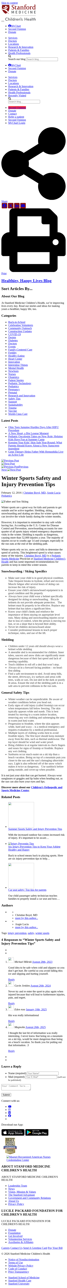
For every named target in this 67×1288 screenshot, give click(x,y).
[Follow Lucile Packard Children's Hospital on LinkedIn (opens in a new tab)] (9, 1112)
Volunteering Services (20, 1239)
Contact (12, 113)
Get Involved (15, 1236)
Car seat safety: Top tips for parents (27, 889)
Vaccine (12, 410)
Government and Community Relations (29, 1197)
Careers (5, 1247)
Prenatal (12, 392)
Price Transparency (18, 1271)
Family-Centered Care (20, 349)
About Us (13, 1201)
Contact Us (16, 1247)
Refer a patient (16, 116)
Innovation (14, 361)
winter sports (42, 933)
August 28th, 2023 (42, 961)
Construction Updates (20, 331)
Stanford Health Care (19, 1280)
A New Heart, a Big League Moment (28, 433)
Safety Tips (14, 398)
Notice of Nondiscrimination (23, 1259)
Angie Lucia (53, 492)
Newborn (13, 371)
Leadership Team (17, 1185)
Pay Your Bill (55, 1247)
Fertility (12, 352)
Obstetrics (13, 377)
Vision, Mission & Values (22, 1191)
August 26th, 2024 (40, 985)
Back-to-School (16, 322)
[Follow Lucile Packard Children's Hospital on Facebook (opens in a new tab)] (9, 1115)
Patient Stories (16, 380)
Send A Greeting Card (35, 1247)
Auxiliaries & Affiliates (20, 1242)
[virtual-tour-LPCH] (9, 1106)
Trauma (12, 407)
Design (12, 337)
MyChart (16, 25)
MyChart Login (16, 122)
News (11, 1188)
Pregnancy (14, 389)
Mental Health (16, 368)
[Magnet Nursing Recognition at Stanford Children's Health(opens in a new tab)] (33, 1160)
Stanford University (19, 1283)
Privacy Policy (16, 1204)
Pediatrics (13, 386)
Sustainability (15, 404)
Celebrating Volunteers (20, 325)
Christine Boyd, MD (34, 492)
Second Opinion (17, 29)
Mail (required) (16, 1076)
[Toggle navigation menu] (2, 21)
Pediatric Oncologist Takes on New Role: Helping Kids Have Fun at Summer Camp (35, 438)
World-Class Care (17, 413)
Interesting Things (18, 365)
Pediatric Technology (19, 383)
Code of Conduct (17, 1268)
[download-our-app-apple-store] (13, 1134)
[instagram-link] (9, 1109)
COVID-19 (14, 334)
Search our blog (16, 59)
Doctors (12, 343)
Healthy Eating (16, 355)
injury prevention (17, 933)
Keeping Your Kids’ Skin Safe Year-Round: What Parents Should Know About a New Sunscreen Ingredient (35, 445)
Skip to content (9, 2)
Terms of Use (15, 1262)
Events (12, 346)
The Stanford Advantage (21, 1194)
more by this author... (26, 918)
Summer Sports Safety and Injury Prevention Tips (35, 829)
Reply (11, 979)
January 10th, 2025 (36, 1009)
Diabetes (13, 340)
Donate (12, 32)
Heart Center (15, 358)
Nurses (12, 374)
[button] (33, 200)
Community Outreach (20, 328)
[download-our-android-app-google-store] (36, 1134)
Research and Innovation (21, 395)
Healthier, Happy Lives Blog (26, 280)
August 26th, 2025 (35, 1027)
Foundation (14, 1233)
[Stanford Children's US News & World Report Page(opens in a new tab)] (10, 1154)
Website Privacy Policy (20, 1265)
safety (31, 933)
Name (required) (17, 1073)
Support (12, 401)
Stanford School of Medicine (24, 1277)
